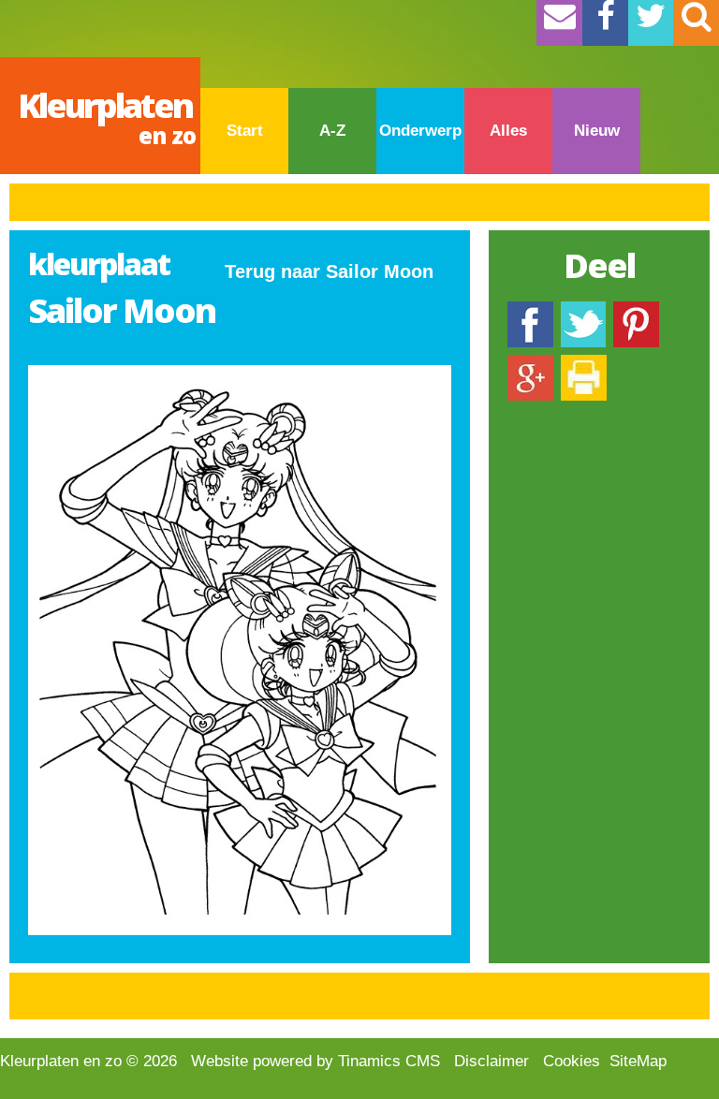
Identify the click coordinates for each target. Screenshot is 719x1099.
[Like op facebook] (530, 310)
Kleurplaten (107, 116)
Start (245, 130)
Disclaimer (491, 1061)
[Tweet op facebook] (583, 310)
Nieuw (597, 130)
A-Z (332, 130)
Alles (508, 130)
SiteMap (638, 1061)
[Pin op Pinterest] (636, 310)
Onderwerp (420, 130)
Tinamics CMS (389, 1061)
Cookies (571, 1061)
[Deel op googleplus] (530, 364)
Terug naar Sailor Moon (329, 271)
